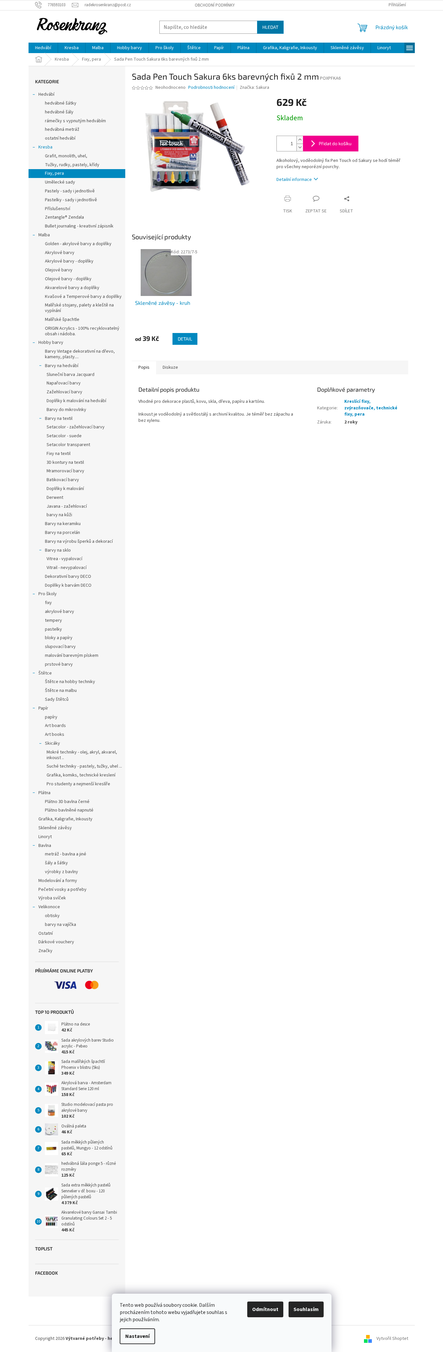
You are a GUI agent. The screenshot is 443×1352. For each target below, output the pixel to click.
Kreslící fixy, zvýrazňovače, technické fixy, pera (370, 408)
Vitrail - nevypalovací (67, 567)
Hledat (270, 27)
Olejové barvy (58, 270)
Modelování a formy (57, 880)
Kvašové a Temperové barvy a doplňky (83, 296)
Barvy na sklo (58, 550)
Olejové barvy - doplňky (68, 279)
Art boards (55, 725)
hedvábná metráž (62, 129)
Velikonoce (49, 907)
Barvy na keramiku (63, 523)
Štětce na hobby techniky (70, 681)
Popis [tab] (144, 367)
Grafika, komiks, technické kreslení (81, 775)
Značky (45, 951)
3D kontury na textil (65, 462)
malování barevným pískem (71, 655)
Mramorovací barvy (65, 471)
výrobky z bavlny (61, 872)
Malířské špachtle (62, 319)
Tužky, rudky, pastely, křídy (72, 165)
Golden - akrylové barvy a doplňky (78, 244)
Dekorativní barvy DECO (68, 576)
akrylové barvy (59, 611)
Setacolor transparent (68, 444)
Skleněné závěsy (55, 828)
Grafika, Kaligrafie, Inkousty (65, 819)
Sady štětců (57, 699)
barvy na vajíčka (60, 924)
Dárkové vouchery (56, 942)
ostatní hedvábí (60, 138)
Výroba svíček (52, 898)
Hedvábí (46, 94)
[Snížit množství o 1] (299, 147)
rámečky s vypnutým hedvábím (75, 121)
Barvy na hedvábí (61, 365)
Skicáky (52, 743)
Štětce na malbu (61, 690)
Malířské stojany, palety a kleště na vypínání (79, 308)
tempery (53, 620)
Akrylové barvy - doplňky (69, 261)
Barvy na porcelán (62, 532)
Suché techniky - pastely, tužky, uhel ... (84, 766)
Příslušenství (57, 209)
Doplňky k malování (65, 488)
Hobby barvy (50, 342)
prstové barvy (59, 664)
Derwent (55, 497)
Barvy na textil (58, 418)
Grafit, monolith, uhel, (66, 156)
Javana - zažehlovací (67, 506)
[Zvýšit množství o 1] (299, 140)
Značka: (254, 87)
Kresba (45, 147)
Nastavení (137, 1336)
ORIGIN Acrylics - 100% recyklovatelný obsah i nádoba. (82, 331)
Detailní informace (294, 179)
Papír (43, 708)
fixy (48, 602)
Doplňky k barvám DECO (68, 585)
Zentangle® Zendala (64, 217)
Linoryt (45, 836)
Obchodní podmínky (215, 5)
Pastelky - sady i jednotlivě (71, 200)
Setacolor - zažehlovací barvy (76, 427)
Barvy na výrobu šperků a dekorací (79, 541)
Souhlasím (306, 1309)
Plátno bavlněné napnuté (69, 810)
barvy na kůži (59, 515)
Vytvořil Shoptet (392, 1338)
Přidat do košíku (335, 143)
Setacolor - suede (64, 436)
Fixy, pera (54, 173)
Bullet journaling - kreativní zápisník (79, 226)
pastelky (53, 629)
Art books (54, 734)
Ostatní (45, 933)
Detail (185, 339)
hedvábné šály (59, 112)
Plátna (44, 793)
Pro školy (47, 594)
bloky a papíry (58, 638)
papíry (51, 717)
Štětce (45, 673)
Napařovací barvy (64, 383)
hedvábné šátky (60, 103)
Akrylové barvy (59, 252)
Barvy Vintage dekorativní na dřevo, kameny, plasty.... (80, 354)
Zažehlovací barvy (64, 392)
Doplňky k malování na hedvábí (76, 401)
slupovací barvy (60, 646)
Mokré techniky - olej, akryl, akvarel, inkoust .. (82, 755)
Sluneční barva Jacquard (70, 374)
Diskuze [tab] (170, 367)
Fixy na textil (58, 453)
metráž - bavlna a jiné (65, 854)
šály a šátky (56, 863)
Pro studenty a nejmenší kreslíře (78, 784)
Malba (44, 235)
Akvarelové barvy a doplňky (72, 287)
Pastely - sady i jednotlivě (70, 191)
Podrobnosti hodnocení (211, 88)
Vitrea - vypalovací (64, 559)
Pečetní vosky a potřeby (62, 889)
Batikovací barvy (63, 480)
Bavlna (44, 845)
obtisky (52, 915)
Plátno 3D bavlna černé (67, 801)
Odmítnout (265, 1309)
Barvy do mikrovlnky (66, 409)
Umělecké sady (60, 182)
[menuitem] (43, 48)
